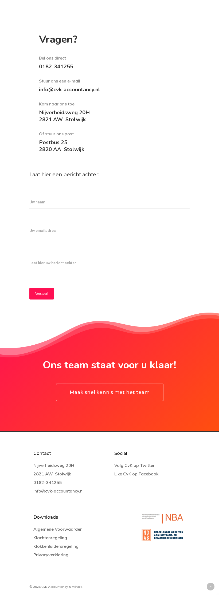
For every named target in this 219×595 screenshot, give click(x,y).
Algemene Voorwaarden (58, 529)
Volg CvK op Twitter (134, 465)
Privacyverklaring (50, 554)
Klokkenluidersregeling (56, 546)
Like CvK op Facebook (136, 473)
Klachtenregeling (50, 537)
